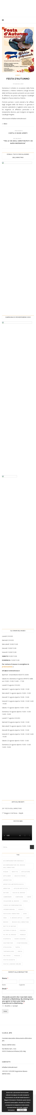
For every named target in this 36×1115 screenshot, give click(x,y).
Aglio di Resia (20, 876)
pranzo (23, 934)
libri (28, 918)
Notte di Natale (9, 926)
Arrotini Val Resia (18, 7)
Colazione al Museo (11, 901)
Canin (29, 897)
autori (6, 892)
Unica (20, 951)
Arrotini (6, 888)
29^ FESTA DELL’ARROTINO (12, 808)
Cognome (22, 985)
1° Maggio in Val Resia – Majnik (12, 813)
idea (5, 918)
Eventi (18, 75)
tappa (17, 947)
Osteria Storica (9, 930)
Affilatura (26, 871)
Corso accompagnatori (12, 905)
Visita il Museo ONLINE (12, 964)
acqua (5, 871)
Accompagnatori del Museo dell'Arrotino (14, 866)
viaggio (17, 955)
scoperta (7, 939)
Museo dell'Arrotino (20, 922)
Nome (5, 978)
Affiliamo (7, 876)
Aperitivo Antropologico (13, 884)
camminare (7, 897)
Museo (5, 922)
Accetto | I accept (11, 1006)
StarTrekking (22, 943)
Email (5, 989)
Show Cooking (20, 939)
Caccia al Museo (18, 892)
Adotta (15, 871)
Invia (5, 1011)
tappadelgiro (8, 951)
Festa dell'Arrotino (11, 913)
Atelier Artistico (21, 888)
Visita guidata (9, 959)
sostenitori (8, 943)
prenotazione (7, 667)
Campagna (19, 897)
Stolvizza (7, 947)
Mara (5, 124)
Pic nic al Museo (9, 934)
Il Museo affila (16, 918)
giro (25, 913)
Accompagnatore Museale (13, 860)
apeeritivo (7, 880)
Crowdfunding (9, 909)
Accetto (22, 1110)
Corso (25, 901)
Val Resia (6, 955)
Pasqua (23, 930)
